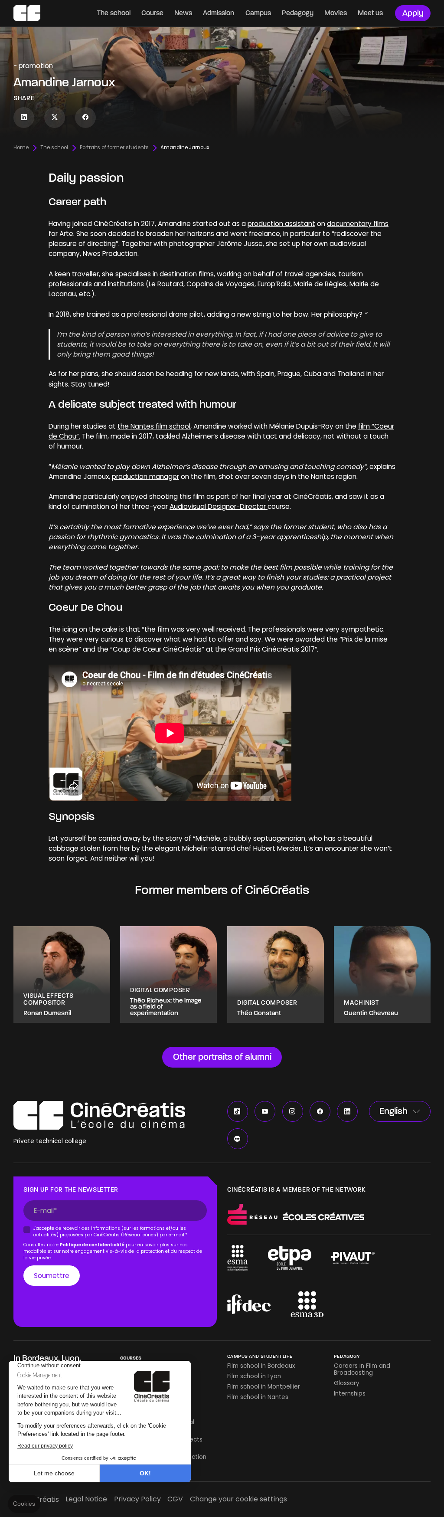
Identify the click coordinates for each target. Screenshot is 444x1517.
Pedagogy (347, 1356)
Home (21, 147)
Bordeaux (40, 1358)
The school (54, 147)
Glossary (346, 1383)
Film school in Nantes (257, 1397)
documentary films (357, 223)
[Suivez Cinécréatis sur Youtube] (265, 1111)
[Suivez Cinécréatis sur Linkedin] (23, 117)
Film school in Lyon (254, 1376)
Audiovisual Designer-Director (219, 506)
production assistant (281, 223)
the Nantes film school (154, 426)
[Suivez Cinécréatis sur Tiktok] (237, 1111)
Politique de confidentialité (92, 1245)
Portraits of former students (114, 147)
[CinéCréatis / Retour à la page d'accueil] (26, 13)
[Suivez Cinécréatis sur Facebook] (85, 117)
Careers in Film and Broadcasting (362, 1369)
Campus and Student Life (260, 1356)
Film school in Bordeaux (261, 1366)
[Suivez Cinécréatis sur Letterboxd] (237, 1138)
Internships (350, 1393)
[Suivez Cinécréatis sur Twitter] (54, 117)
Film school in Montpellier (263, 1387)
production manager (145, 476)
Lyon (70, 1358)
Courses (130, 1358)
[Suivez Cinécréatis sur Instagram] (292, 1111)
